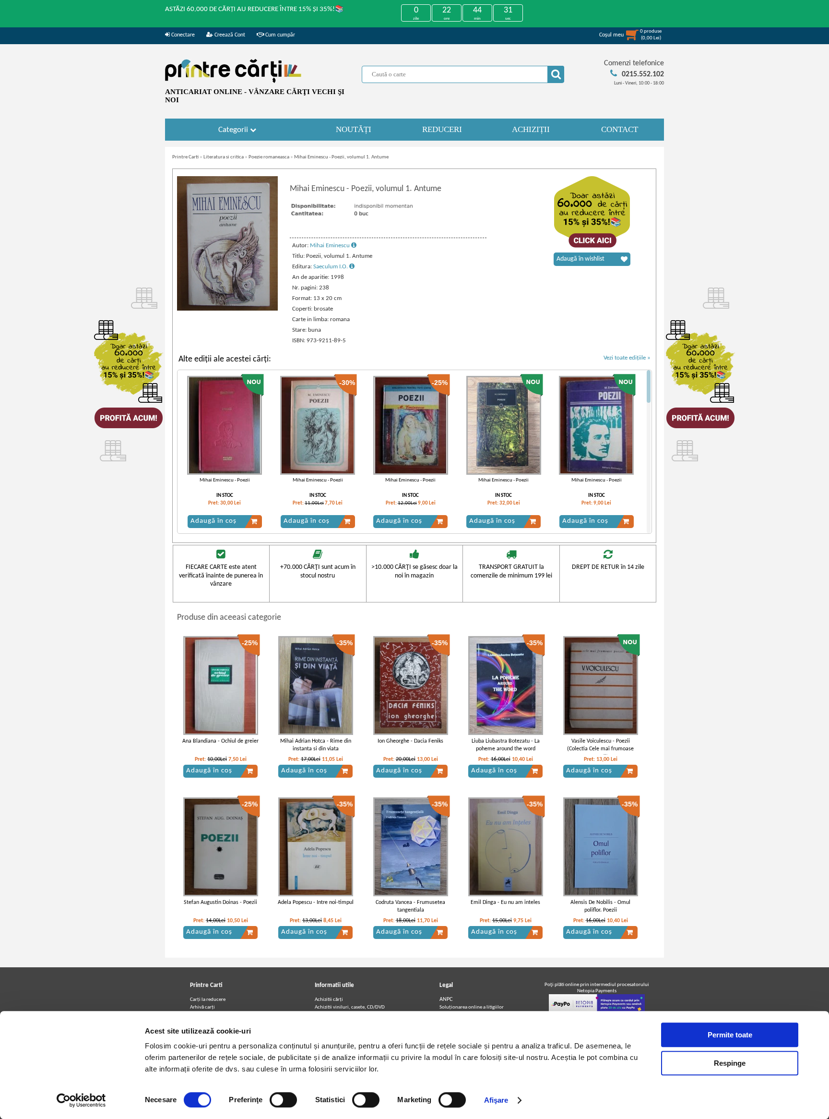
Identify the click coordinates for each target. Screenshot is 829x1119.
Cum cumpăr (279, 35)
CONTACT (619, 129)
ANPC (445, 999)
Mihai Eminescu (330, 245)
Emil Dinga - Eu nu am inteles (505, 902)
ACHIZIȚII (531, 129)
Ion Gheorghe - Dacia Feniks (410, 741)
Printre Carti (185, 157)
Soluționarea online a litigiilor (471, 1007)
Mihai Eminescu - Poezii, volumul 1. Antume (341, 157)
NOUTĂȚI (353, 129)
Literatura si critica (223, 157)
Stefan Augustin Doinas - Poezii (220, 902)
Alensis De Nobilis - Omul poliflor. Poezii (600, 907)
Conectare (182, 35)
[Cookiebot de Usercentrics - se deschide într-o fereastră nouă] (81, 1100)
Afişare (496, 1100)
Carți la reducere (207, 999)
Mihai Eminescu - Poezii (225, 480)
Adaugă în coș (213, 521)
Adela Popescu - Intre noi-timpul (316, 902)
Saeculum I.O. (331, 267)
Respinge (730, 1063)
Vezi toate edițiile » (627, 358)
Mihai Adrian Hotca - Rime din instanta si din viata (315, 745)
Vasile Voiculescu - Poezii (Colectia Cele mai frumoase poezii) (600, 749)
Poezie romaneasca (269, 157)
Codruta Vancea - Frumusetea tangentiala (410, 907)
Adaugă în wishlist (580, 259)
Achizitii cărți (329, 999)
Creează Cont (229, 35)
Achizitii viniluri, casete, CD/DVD (350, 1007)
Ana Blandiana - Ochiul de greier (220, 741)
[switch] (283, 1099)
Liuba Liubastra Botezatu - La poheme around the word (506, 745)
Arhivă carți (202, 1007)
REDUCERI (442, 129)
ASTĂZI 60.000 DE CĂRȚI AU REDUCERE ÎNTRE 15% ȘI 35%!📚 (254, 9)
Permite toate (730, 1035)
